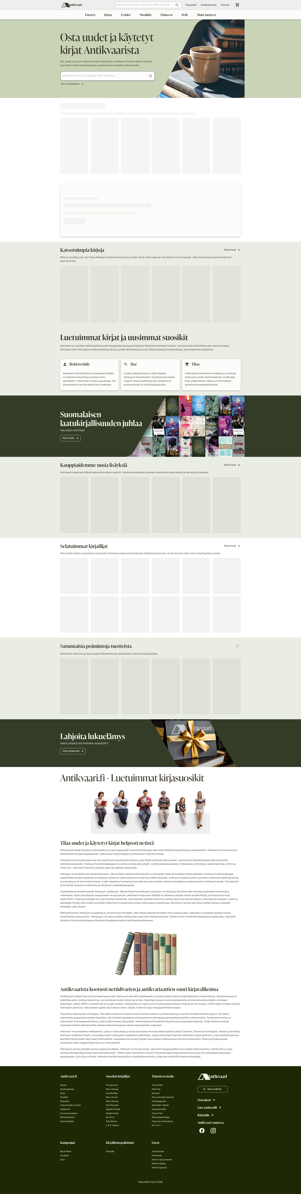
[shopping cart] (237, 5)
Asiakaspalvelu (208, 5)
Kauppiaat (191, 5)
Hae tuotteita (214, 1089)
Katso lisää (230, 250)
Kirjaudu (225, 5)
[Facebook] (202, 1130)
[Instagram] (213, 1130)
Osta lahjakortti (71, 751)
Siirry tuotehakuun (70, 84)
